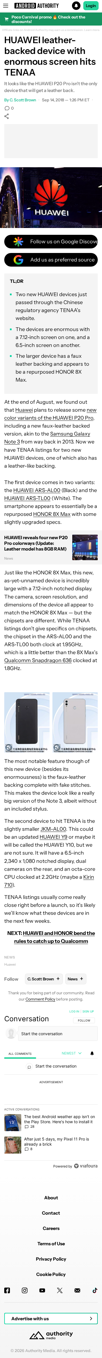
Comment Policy (40, 999)
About (51, 1197)
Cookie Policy (51, 1274)
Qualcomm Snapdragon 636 (38, 660)
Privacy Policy (51, 1259)
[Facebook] (7, 1290)
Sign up (88, 1011)
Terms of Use (51, 1243)
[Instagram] (24, 1290)
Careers (51, 1228)
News (9, 957)
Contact (51, 1213)
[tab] (20, 1053)
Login (91, 5)
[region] (51, 1090)
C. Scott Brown (23, 99)
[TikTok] (95, 1290)
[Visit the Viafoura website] (86, 1166)
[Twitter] (60, 1290)
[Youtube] (42, 1290)
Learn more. (92, 30)
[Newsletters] (77, 1290)
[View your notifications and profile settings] (92, 1053)
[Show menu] (5, 5)
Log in (74, 1011)
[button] (51, 5)
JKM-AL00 (53, 829)
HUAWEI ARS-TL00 (27, 498)
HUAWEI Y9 (53, 837)
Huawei (24, 410)
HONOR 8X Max (52, 514)
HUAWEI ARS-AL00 (36, 490)
